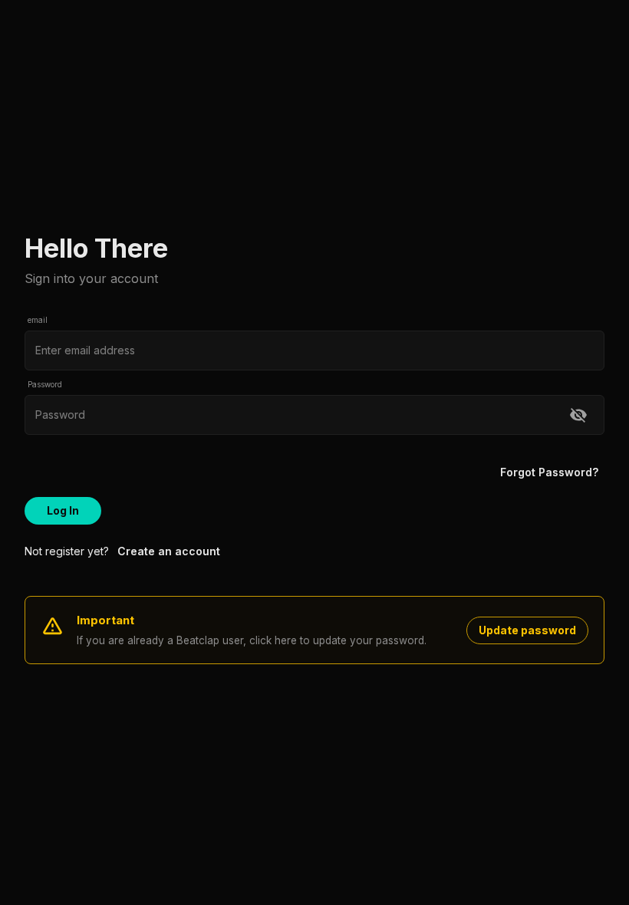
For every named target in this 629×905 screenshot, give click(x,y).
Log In (63, 510)
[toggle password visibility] (578, 415)
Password (45, 384)
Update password (527, 630)
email (38, 320)
